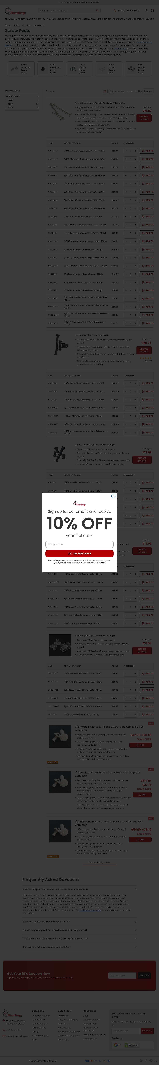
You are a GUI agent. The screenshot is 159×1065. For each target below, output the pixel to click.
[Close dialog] (113, 496)
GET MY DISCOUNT (79, 553)
